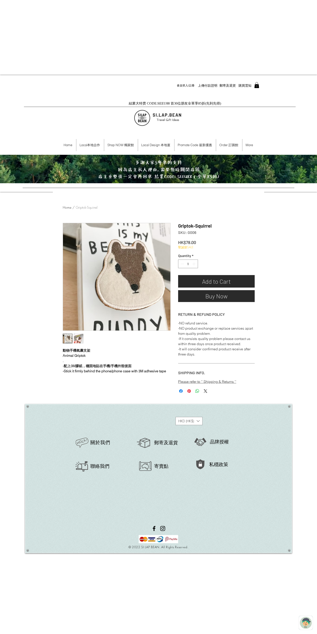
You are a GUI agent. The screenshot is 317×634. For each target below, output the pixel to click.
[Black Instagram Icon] (162, 528)
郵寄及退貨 (166, 443)
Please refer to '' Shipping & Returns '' (207, 381)
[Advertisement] (129, 30)
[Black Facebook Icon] (154, 528)
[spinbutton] (188, 264)
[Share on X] (205, 391)
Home (67, 207)
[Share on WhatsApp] (197, 391)
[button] (256, 85)
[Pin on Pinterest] (189, 391)
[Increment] (194, 264)
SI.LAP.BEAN (167, 114)
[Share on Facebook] (181, 391)
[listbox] (189, 421)
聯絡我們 (99, 466)
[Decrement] (182, 264)
